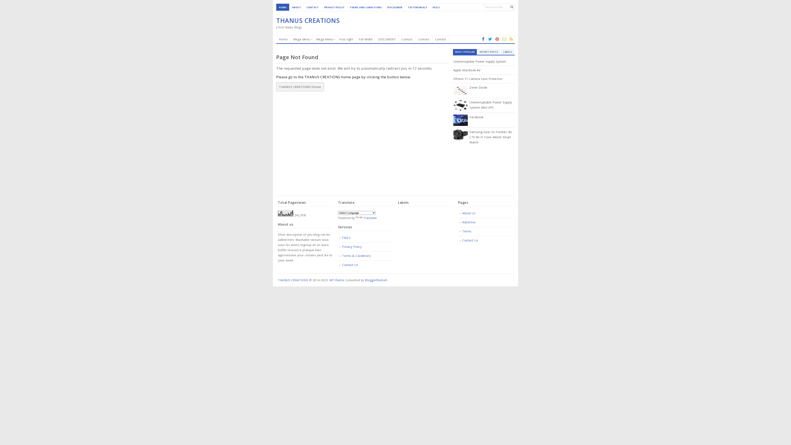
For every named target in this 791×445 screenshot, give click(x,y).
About (296, 7)
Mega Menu (301, 39)
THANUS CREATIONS (308, 20)
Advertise (469, 222)
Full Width (366, 39)
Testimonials (417, 7)
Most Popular (465, 51)
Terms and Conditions (366, 7)
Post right (346, 39)
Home (283, 7)
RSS (504, 41)
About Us (468, 213)
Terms (467, 231)
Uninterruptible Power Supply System (479, 61)
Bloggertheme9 (376, 280)
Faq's (436, 7)
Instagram (497, 41)
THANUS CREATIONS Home (300, 87)
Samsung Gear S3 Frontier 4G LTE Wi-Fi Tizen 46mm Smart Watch (490, 137)
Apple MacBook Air (467, 70)
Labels (507, 51)
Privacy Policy (334, 7)
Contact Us (350, 265)
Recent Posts (489, 51)
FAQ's (346, 238)
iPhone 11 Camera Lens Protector (477, 79)
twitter (490, 41)
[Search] (512, 7)
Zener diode (478, 87)
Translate (370, 218)
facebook (483, 41)
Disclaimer (395, 7)
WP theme (336, 280)
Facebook (476, 117)
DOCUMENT (387, 39)
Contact (313, 7)
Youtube (511, 41)
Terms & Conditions (356, 256)
